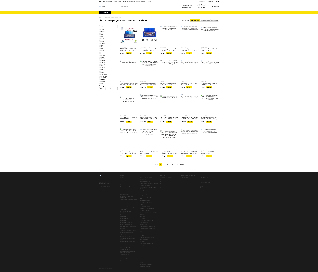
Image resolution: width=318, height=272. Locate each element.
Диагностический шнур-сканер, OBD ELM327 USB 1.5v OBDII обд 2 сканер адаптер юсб (129, 153)
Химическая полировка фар (147, 237)
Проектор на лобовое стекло (127, 236)
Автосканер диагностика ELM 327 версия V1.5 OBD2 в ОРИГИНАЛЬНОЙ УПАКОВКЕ (149, 50)
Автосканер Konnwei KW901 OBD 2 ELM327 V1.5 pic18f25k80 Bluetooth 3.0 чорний (168, 85)
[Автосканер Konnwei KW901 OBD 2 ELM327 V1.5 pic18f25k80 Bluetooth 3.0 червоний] (189, 69)
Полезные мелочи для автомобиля (128, 199)
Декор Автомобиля (124, 218)
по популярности (195, 20)
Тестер (141, 249)
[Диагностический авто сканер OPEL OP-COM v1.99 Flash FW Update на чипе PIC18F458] (189, 103)
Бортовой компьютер (125, 249)
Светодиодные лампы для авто (127, 201)
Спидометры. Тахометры (146, 202)
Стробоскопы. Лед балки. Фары (127, 230)
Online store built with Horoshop (105, 268)
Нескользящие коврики (125, 203)
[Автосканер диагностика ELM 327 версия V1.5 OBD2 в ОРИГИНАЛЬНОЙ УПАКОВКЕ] (149, 34)
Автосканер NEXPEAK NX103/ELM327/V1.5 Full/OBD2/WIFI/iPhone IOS (208, 153)
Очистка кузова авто (125, 245)
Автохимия (122, 228)
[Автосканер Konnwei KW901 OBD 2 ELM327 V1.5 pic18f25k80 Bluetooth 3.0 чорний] (169, 69)
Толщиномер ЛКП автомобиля (147, 226)
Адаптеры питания (124, 254)
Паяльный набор (124, 258)
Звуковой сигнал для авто (126, 224)
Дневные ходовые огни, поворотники (126, 212)
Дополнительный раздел (146, 264)
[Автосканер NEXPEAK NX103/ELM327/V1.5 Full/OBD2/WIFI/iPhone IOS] (210, 137)
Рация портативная (144, 252)
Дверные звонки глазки (145, 200)
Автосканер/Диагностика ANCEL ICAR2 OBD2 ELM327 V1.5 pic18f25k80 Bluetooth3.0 (189, 50)
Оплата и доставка (107, 1)
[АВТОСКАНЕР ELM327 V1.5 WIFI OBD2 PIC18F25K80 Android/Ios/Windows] (129, 34)
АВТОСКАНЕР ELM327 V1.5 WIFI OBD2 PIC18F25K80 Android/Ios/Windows (128, 50)
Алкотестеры (123, 256)
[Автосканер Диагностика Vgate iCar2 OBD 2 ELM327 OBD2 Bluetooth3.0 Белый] (169, 103)
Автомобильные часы (145, 181)
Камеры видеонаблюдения (146, 220)
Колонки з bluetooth (144, 260)
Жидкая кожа (123, 220)
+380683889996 (187, 5)
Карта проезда (203, 187)
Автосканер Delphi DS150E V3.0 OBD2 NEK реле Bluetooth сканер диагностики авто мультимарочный (149, 85)
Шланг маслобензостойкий (146, 256)
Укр (150, 1)
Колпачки (122, 177)
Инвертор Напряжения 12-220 (147, 185)
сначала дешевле (205, 20)
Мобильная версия (105, 186)
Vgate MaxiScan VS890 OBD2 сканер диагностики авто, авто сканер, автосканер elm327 (189, 153)
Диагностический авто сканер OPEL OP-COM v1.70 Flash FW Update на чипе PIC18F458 (149, 119)
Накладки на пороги (125, 205)
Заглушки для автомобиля (126, 181)
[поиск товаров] (173, 6)
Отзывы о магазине (140, 1)
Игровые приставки (124, 188)
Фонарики (142, 262)
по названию (214, 20)
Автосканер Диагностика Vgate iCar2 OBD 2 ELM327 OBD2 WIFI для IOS (169, 50)
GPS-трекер (143, 232)
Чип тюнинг (142, 245)
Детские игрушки (124, 190)
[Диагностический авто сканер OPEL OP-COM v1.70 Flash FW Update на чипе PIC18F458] (149, 103)
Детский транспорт (124, 192)
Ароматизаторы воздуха (126, 186)
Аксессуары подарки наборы (147, 243)
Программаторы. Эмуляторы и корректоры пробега (127, 252)
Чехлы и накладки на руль (126, 222)
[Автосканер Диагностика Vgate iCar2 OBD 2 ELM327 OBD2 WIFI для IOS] (169, 34)
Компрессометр (143, 192)
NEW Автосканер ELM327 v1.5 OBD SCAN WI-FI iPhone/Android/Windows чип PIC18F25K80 (149, 154)
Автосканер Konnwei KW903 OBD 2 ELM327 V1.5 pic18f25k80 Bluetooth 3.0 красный (209, 85)
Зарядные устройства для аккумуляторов (126, 233)
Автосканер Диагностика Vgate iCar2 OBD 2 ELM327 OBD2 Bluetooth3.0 (129, 84)
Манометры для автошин (126, 260)
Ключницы (122, 179)
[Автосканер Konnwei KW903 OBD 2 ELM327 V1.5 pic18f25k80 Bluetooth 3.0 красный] (210, 69)
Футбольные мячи (124, 184)
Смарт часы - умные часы (126, 265)
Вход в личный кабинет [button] (166, 177)
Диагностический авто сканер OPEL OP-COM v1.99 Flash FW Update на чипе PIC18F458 (189, 119)
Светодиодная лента (145, 206)
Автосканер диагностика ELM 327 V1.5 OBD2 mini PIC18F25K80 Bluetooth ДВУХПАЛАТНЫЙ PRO (128, 120)
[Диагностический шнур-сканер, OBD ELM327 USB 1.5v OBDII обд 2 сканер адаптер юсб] (129, 137)
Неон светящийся (144, 224)
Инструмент (143, 218)
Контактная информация (129, 1)
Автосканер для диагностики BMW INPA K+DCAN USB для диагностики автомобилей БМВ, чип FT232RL (209, 120)
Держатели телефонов (125, 262)
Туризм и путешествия (145, 266)
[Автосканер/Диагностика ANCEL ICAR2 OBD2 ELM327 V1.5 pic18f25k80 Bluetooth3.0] (189, 34)
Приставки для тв (144, 222)
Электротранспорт (124, 194)
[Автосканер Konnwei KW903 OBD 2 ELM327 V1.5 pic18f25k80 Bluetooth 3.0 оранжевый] (210, 34)
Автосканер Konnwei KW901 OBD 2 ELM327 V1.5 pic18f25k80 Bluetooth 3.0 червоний (189, 85)
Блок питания (143, 247)
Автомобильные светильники (147, 208)
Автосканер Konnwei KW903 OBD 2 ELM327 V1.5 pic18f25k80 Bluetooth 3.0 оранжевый (209, 51)
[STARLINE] (107, 177)
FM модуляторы (144, 239)
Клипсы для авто (144, 254)
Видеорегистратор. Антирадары (128, 226)
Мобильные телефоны (145, 210)
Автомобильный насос (145, 190)
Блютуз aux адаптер (125, 247)
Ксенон (141, 204)
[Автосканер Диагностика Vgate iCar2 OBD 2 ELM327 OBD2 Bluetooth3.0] (129, 69)
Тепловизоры (143, 258)
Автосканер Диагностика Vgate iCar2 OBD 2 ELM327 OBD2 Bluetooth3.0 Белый (169, 119)
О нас (100, 1)
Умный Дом (142, 216)
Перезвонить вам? (186, 7)
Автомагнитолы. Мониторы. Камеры (149, 183)
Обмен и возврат (117, 1)
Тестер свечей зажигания (146, 195)
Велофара (142, 241)
